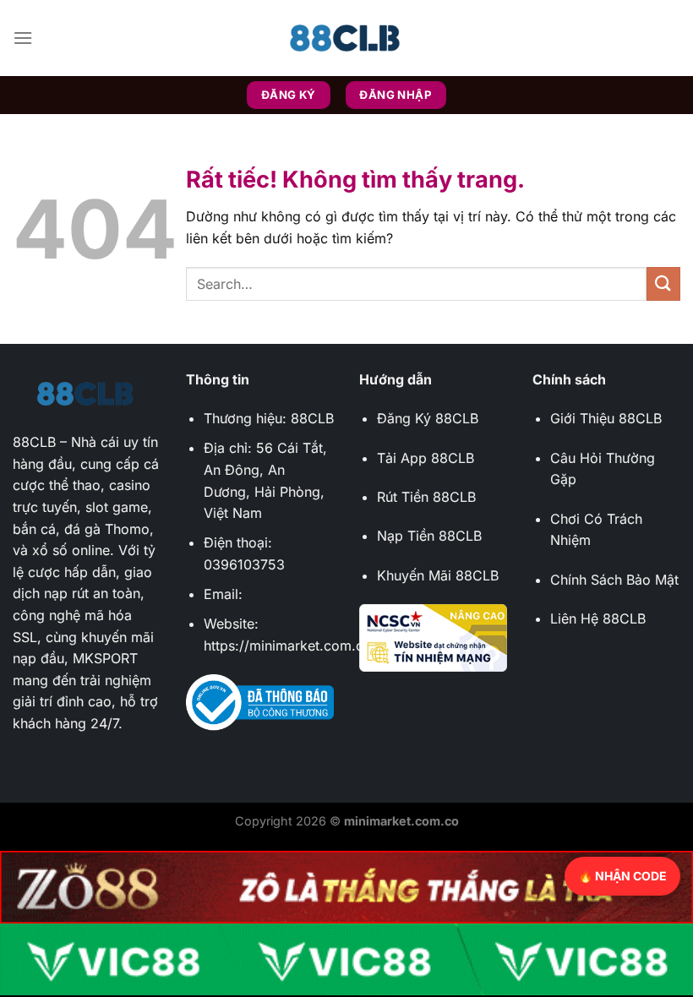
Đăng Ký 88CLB (427, 418)
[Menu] (23, 37)
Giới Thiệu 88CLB (606, 418)
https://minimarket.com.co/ (290, 645)
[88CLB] (346, 38)
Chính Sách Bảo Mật (614, 579)
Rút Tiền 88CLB (426, 496)
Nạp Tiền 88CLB (429, 535)
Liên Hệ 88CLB (598, 618)
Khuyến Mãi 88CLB (438, 575)
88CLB (34, 441)
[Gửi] (663, 283)
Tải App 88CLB (425, 457)
